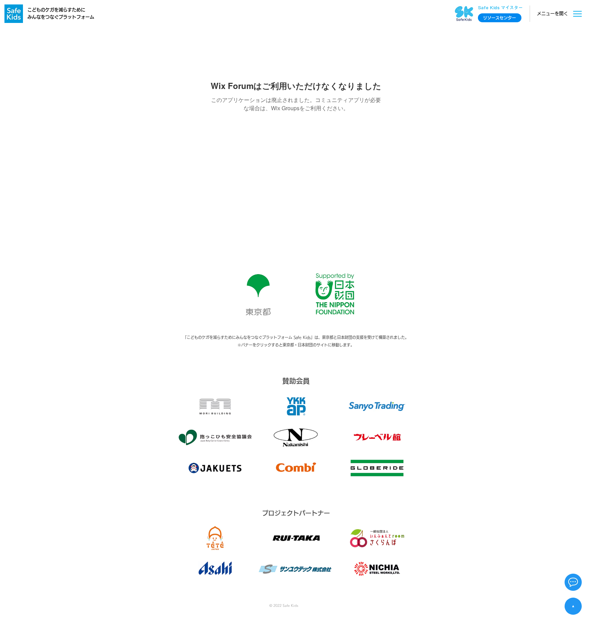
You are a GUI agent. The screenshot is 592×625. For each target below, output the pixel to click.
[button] (573, 582)
